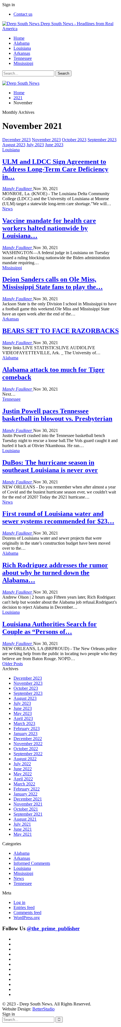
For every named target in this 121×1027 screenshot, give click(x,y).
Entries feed (24, 907)
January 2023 (25, 733)
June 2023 (54, 144)
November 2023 (46, 139)
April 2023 (23, 718)
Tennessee (23, 58)
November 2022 (28, 743)
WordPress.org (27, 917)
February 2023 (27, 728)
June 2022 (23, 768)
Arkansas (22, 53)
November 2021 (28, 804)
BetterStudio (43, 1009)
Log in (19, 902)
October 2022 (26, 748)
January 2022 (25, 794)
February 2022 (27, 789)
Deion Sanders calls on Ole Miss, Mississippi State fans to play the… (52, 283)
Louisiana (22, 48)
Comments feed (27, 912)
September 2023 (102, 139)
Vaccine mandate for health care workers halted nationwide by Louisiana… (49, 228)
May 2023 (23, 713)
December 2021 (28, 799)
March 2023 (24, 723)
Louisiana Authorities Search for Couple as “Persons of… (49, 627)
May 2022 (23, 773)
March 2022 (24, 784)
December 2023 (16, 139)
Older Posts (12, 663)
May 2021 (23, 834)
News (7, 208)
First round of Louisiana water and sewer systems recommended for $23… (58, 517)
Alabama (22, 43)
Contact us (23, 14)
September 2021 (28, 814)
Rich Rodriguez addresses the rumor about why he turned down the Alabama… (55, 572)
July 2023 (35, 144)
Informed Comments (32, 863)
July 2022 (22, 763)
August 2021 (25, 819)
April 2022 (23, 778)
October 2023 (74, 139)
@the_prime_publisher (53, 928)
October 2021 (26, 809)
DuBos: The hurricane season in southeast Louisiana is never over (50, 466)
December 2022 (28, 738)
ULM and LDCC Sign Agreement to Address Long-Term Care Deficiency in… (55, 169)
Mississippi (23, 63)
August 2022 (25, 758)
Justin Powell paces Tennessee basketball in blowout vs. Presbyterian (57, 414)
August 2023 (13, 144)
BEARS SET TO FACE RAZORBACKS (60, 330)
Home (19, 38)
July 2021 (22, 824)
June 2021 (23, 829)
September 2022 (28, 753)
